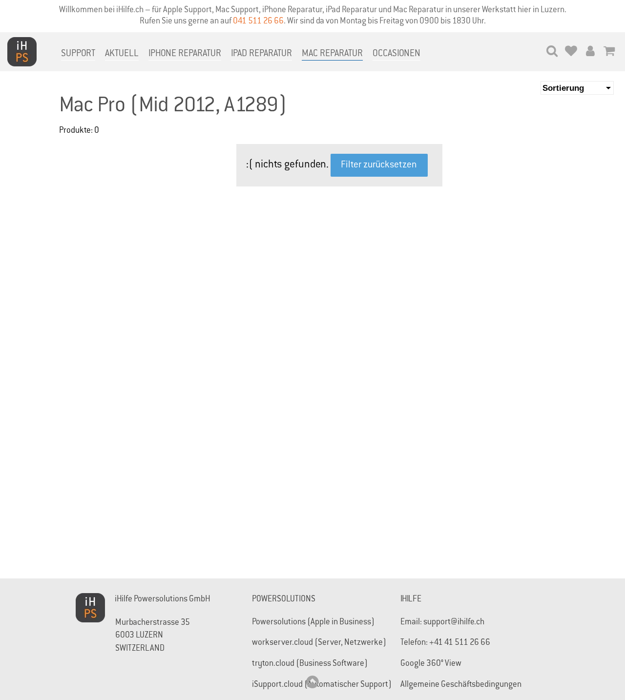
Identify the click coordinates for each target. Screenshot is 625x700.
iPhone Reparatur (184, 54)
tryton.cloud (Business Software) (310, 664)
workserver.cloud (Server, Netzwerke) (319, 643)
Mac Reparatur (332, 54)
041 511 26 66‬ (258, 21)
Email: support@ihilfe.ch (442, 622)
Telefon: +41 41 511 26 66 (445, 643)
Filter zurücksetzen (379, 165)
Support (78, 54)
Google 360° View (430, 664)
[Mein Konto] (590, 52)
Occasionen (396, 54)
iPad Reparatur (261, 54)
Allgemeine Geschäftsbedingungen (460, 685)
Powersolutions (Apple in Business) (313, 622)
